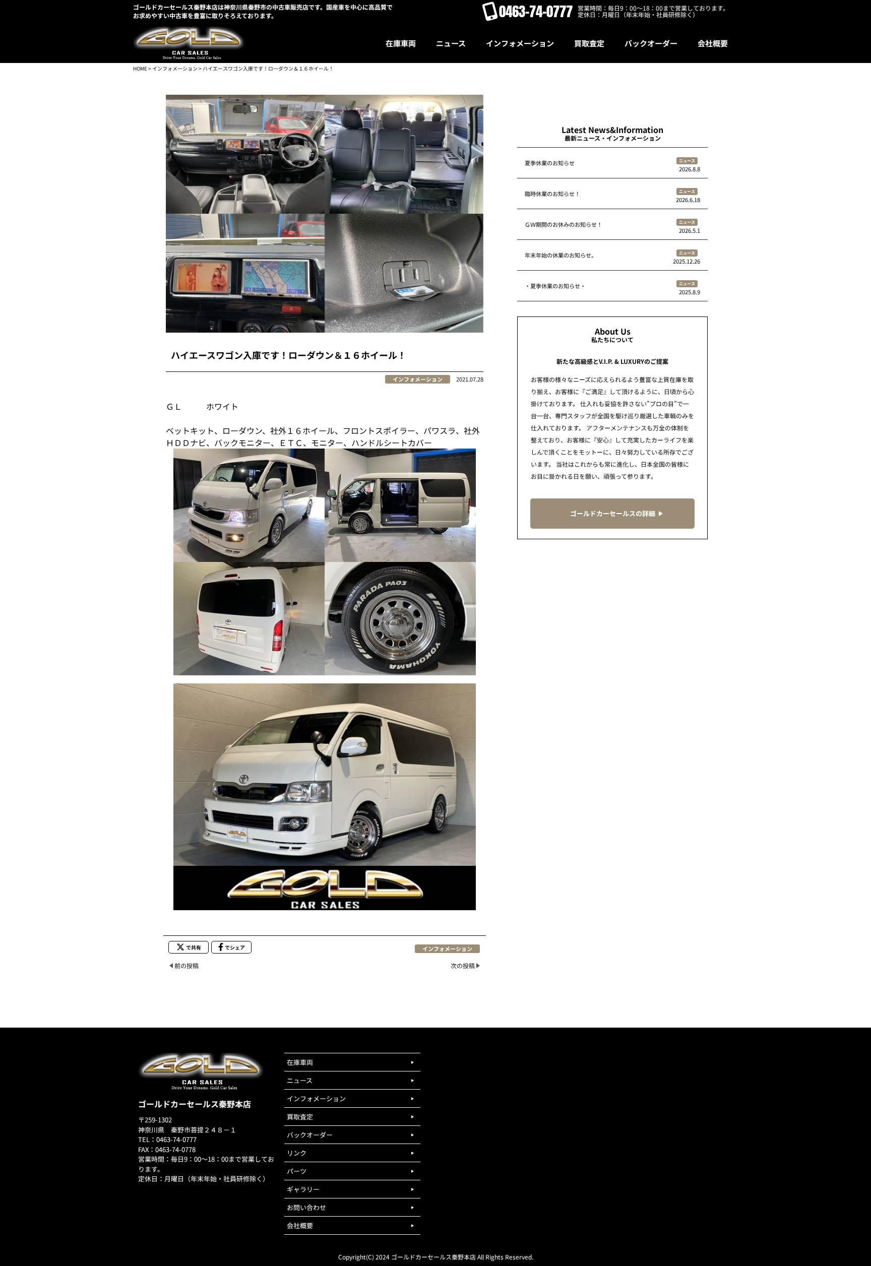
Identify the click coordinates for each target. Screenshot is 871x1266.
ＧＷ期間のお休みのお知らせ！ (563, 224)
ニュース (687, 160)
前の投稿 (186, 965)
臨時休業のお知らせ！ (552, 193)
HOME (140, 68)
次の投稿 (463, 965)
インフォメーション (175, 68)
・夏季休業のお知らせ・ (555, 286)
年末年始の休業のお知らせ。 (561, 255)
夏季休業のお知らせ (550, 163)
